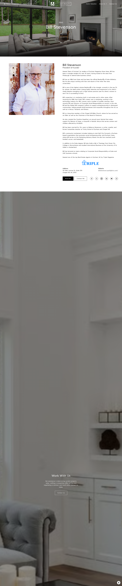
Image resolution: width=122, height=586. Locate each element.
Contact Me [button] (80, 178)
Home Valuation (91, 4)
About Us (102, 4)
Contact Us (113, 4)
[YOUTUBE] (111, 178)
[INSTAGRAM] (116, 178)
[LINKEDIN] (106, 178)
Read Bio (68, 178)
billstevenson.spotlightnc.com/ (108, 170)
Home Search (27, 4)
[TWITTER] (96, 178)
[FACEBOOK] (91, 178)
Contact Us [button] (61, 493)
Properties (15, 4)
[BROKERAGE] (101, 178)
